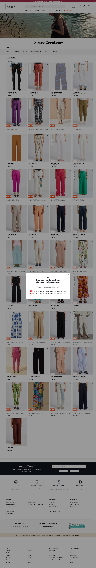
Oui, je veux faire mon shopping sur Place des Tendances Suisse (49, 291)
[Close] (69, 274)
